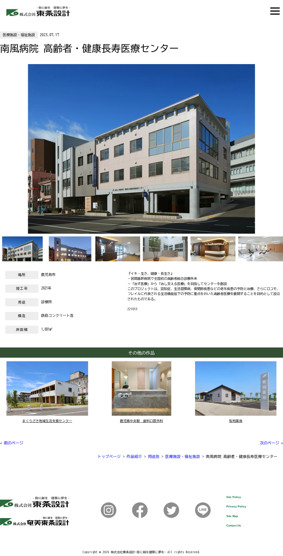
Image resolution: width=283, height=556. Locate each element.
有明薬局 (235, 420)
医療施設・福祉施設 (19, 35)
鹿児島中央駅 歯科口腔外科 (141, 420)
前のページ (13, 443)
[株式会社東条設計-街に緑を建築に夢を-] (38, 15)
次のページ (269, 443)
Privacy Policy (236, 506)
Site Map (232, 516)
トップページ (109, 456)
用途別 (153, 456)
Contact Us (233, 525)
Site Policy (233, 497)
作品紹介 (134, 456)
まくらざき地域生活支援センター (47, 420)
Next (3, 153)
